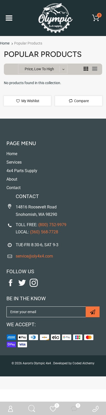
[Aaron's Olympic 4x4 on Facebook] (10, 286)
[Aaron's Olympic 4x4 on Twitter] (22, 286)
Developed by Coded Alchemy (73, 363)
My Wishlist (30, 101)
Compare (81, 101)
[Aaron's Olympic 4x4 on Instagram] (34, 286)
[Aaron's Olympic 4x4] (53, 18)
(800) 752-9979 (52, 224)
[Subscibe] (93, 311)
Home (5, 43)
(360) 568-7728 (44, 231)
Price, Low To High (39, 69)
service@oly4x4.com (34, 256)
